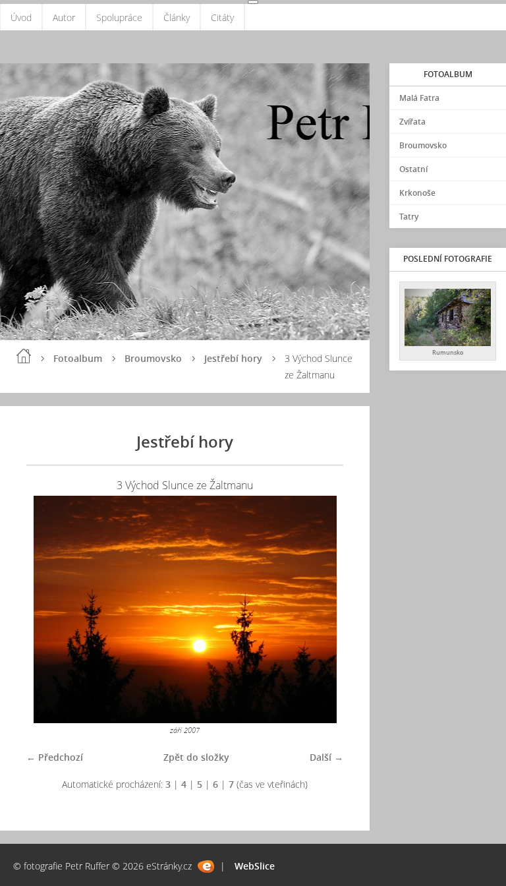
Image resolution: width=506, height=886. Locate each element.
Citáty (222, 17)
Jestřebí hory (233, 358)
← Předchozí (54, 757)
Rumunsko (448, 352)
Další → (326, 757)
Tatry (408, 216)
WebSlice (255, 866)
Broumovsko (153, 358)
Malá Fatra (419, 97)
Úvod (21, 17)
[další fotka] (322, 609)
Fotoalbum (77, 358)
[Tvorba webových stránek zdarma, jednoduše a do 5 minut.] (206, 866)
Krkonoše (417, 192)
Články (176, 17)
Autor (64, 17)
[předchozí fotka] (48, 609)
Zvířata (412, 121)
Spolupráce (119, 17)
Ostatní (413, 169)
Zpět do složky (196, 757)
